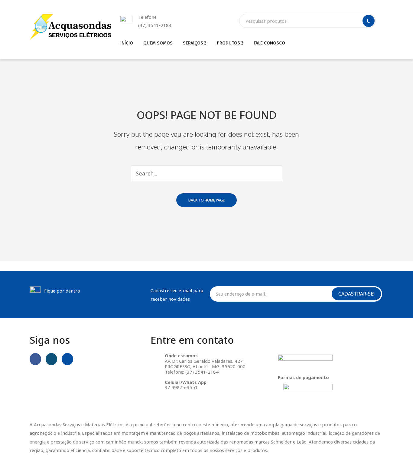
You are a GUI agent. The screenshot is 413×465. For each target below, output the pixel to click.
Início (126, 43)
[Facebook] (35, 359)
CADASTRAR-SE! (356, 293)
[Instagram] (51, 359)
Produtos (228, 43)
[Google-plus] (67, 359)
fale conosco (269, 43)
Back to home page (206, 200)
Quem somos (158, 43)
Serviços (193, 43)
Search (369, 21)
